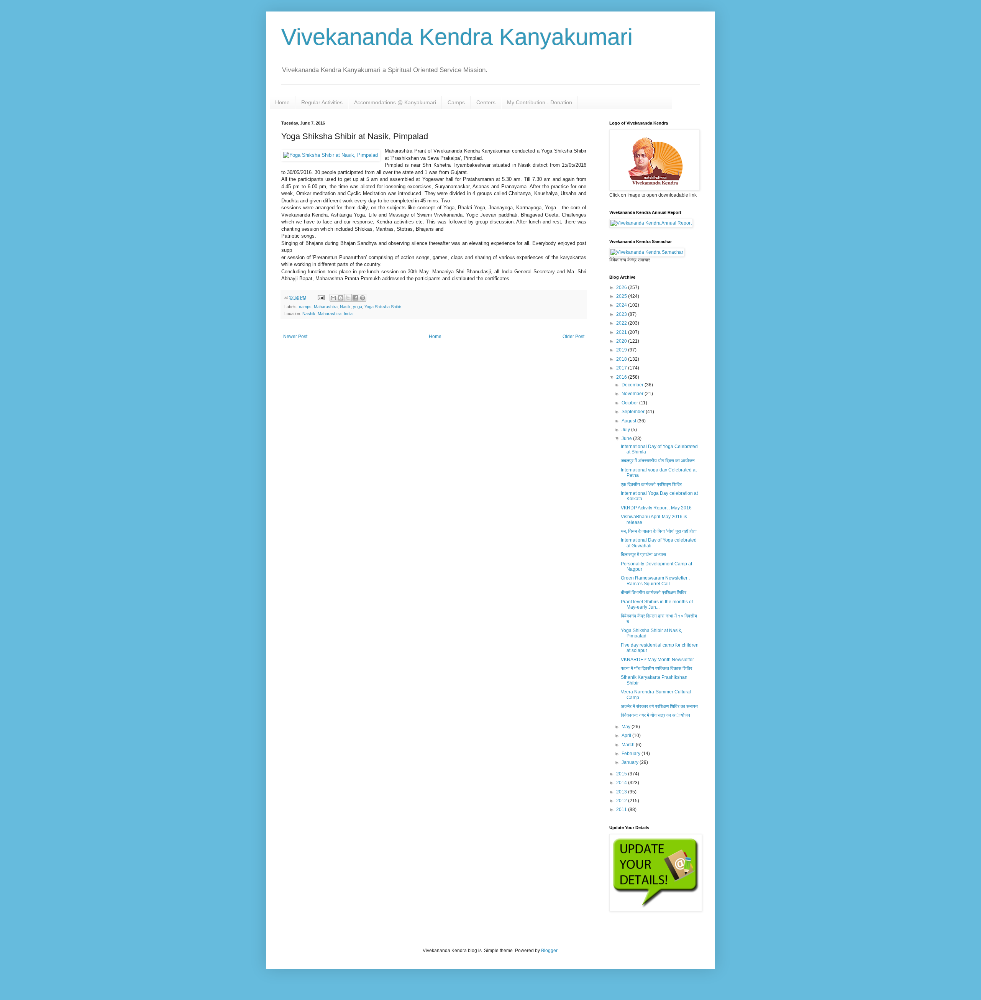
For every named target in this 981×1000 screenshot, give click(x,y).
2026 (622, 287)
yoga (357, 306)
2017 (622, 368)
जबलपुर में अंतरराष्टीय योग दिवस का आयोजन (658, 460)
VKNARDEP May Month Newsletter (657, 659)
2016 (622, 377)
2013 (622, 792)
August (629, 421)
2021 (622, 332)
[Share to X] (348, 298)
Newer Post (295, 336)
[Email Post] (321, 297)
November (633, 393)
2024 (622, 305)
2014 (622, 782)
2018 (622, 359)
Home (282, 102)
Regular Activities (322, 102)
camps (305, 306)
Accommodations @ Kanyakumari (395, 102)
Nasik (345, 306)
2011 (622, 809)
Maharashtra (326, 306)
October (630, 403)
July (626, 429)
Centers (485, 102)
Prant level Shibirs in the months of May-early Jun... (657, 604)
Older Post (573, 336)
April (627, 735)
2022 (622, 323)
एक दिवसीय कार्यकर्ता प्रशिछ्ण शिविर (651, 484)
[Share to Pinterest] (362, 298)
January (631, 762)
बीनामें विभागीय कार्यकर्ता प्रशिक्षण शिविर (653, 592)
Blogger (549, 950)
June (627, 438)
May (627, 726)
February (631, 753)
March (629, 744)
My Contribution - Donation (539, 102)
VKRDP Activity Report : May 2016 (656, 508)
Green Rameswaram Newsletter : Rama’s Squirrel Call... (655, 580)
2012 (622, 800)
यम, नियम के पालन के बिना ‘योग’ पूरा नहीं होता (659, 531)
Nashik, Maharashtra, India (327, 313)
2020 (622, 341)
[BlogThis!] (340, 298)
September (634, 411)
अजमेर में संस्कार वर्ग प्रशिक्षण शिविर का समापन (659, 706)
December (633, 385)
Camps (456, 102)
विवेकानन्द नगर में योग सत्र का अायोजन (655, 715)
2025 (622, 296)
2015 (622, 774)
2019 (622, 350)
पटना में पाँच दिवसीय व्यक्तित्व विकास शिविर (656, 668)
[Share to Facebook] (355, 298)
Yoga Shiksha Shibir (382, 306)
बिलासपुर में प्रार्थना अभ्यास (643, 554)
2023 (622, 314)
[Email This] (333, 298)
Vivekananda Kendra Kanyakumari (457, 37)
